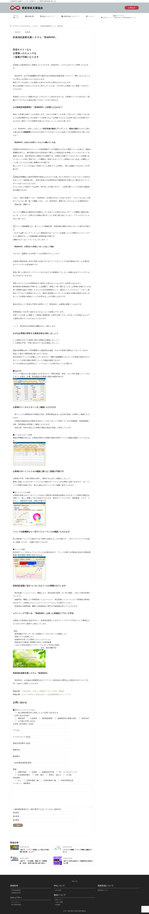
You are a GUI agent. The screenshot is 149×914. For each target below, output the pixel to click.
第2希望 (16, 816)
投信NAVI (17, 32)
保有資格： (17, 778)
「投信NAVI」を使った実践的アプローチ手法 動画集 (43, 691)
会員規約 (57, 904)
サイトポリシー (16, 902)
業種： (15, 769)
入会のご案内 (59, 902)
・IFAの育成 (57, 890)
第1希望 (16, 813)
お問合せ (131, 8)
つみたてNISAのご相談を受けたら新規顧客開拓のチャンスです (46, 694)
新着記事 (27, 32)
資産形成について (103, 890)
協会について (59, 899)
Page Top (74, 881)
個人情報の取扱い (16, 904)
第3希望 (16, 820)
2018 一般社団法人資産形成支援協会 (74, 911)
